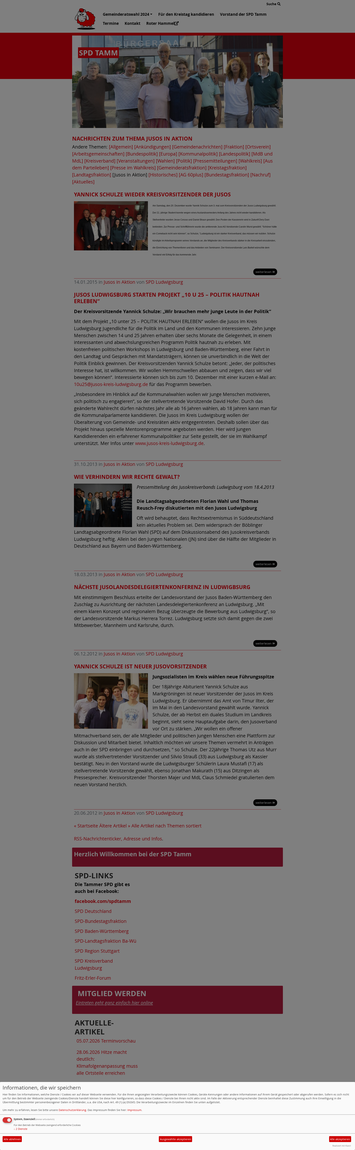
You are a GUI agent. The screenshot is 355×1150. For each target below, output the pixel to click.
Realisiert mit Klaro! (341, 1145)
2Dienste (20, 1129)
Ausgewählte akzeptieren (175, 1139)
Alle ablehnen (12, 1139)
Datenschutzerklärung (72, 1110)
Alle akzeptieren (340, 1139)
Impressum (134, 1110)
